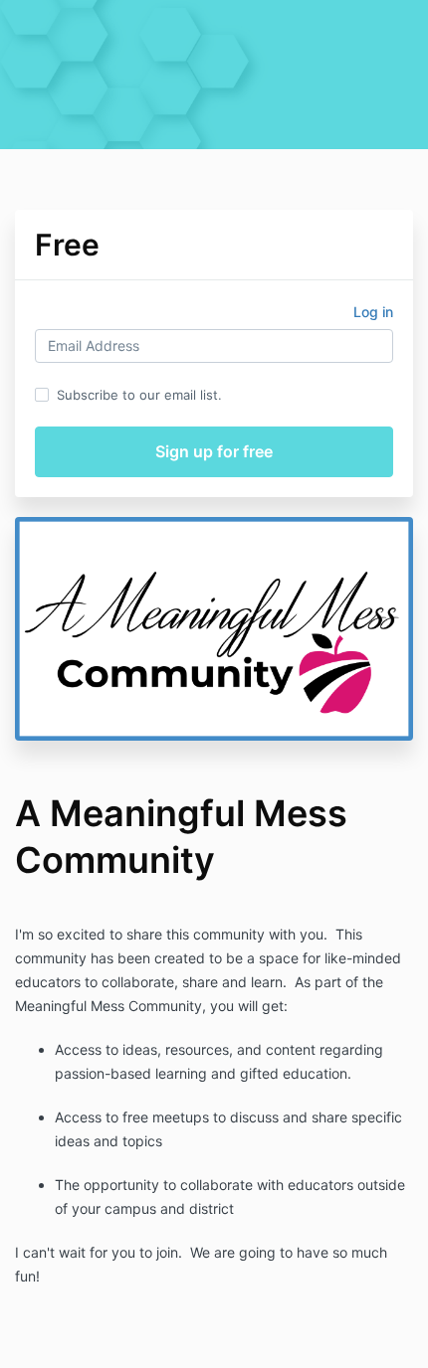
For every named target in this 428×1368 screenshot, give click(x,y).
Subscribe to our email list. (139, 395)
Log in (373, 311)
